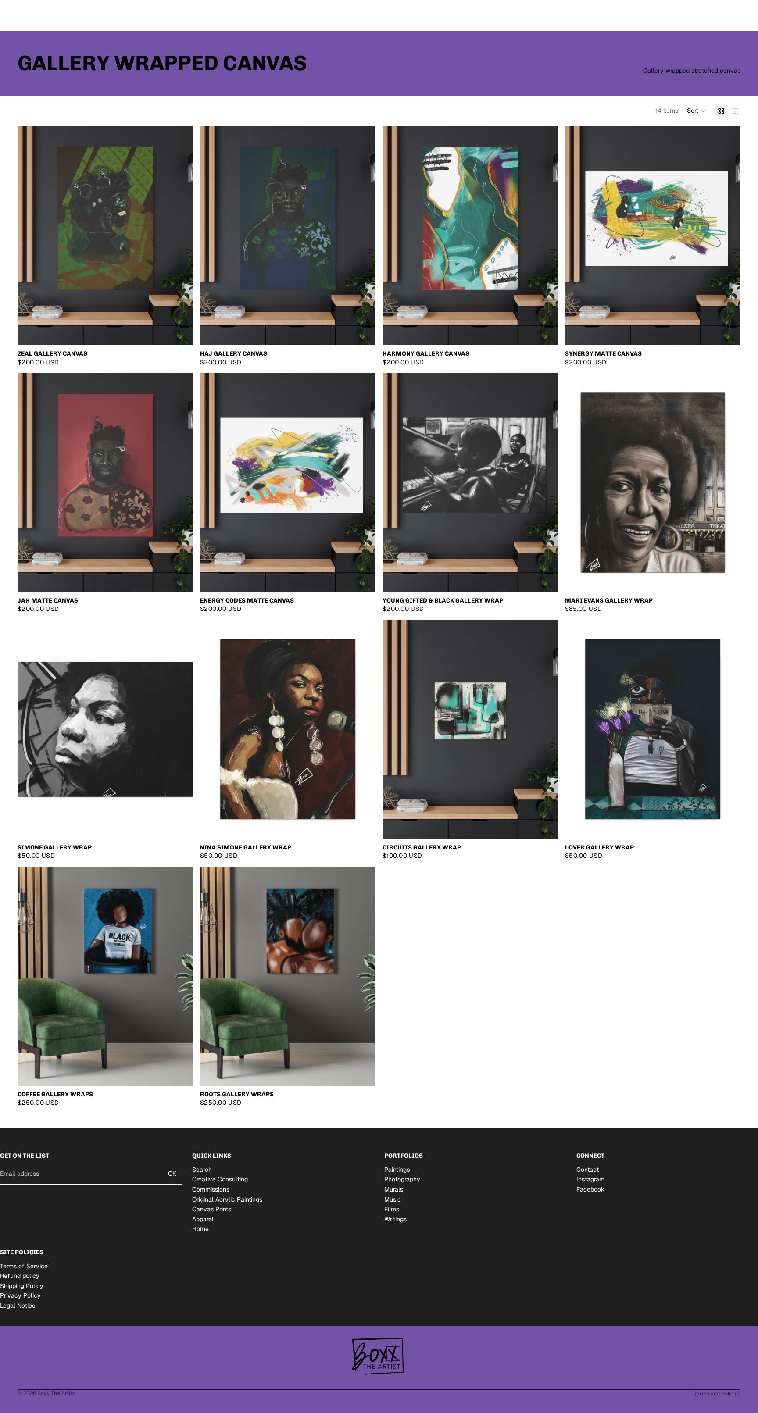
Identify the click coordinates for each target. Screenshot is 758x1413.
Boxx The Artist (56, 1393)
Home (200, 1229)
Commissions (210, 1189)
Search (202, 1169)
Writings (395, 1219)
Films (391, 1209)
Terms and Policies (717, 1393)
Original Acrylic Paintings (227, 1199)
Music (392, 1199)
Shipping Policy (21, 1286)
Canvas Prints (211, 1209)
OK (172, 1174)
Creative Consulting (220, 1179)
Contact (587, 1169)
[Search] (696, 15)
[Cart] (734, 15)
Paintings (397, 1169)
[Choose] (179, 331)
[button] (696, 111)
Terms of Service (24, 1266)
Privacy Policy (20, 1295)
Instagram (590, 1179)
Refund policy (19, 1276)
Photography (402, 1179)
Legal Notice (18, 1306)
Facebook (590, 1189)
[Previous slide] (31, 235)
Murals (393, 1189)
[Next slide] (180, 235)
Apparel (203, 1219)
